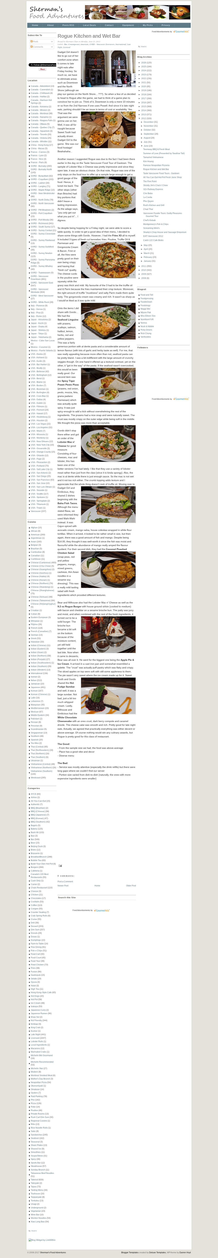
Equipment (128, 25)
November (149, 126)
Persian (34, 722)
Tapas (33, 1186)
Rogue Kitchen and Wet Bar (89, 36)
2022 (144, 78)
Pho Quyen (148, 201)
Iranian (34, 677)
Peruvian (35, 726)
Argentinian (36, 538)
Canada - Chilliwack (40, 93)
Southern (35, 736)
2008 (144, 278)
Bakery (34, 829)
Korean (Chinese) (39, 694)
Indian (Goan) (37, 652)
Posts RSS (68, 25)
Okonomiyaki (37, 1086)
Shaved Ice (36, 1149)
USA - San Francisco (40, 480)
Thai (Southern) (38, 757)
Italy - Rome (36, 316)
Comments (38, 47)
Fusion (34, 971)
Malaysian (35, 705)
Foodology (145, 305)
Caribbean (36, 559)
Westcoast (35, 777)
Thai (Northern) (38, 753)
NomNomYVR (147, 319)
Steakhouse (36, 1166)
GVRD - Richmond (39, 223)
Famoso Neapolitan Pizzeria (156, 165)
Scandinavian (37, 729)
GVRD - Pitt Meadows (41, 210)
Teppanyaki (36, 1197)
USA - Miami (36, 431)
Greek (33, 638)
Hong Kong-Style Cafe (41, 992)
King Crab (35, 1027)
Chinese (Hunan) (39, 580)
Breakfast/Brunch (39, 857)
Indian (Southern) (39, 666)
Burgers (34, 867)
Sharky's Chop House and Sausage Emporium (164, 232)
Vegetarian (36, 1211)
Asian (33, 541)
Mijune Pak (146, 312)
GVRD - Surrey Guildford (42, 247)
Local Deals (89, 25)
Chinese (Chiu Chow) (41, 566)
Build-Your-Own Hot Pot (42, 864)
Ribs (33, 1124)
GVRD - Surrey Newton (41, 253)
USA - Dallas (37, 399)
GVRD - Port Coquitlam (41, 213)
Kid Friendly (36, 1020)
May (146, 245)
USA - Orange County (41, 452)
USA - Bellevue (38, 371)
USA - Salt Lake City (40, 469)
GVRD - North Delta (40, 200)
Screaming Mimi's (151, 228)
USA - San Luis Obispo (41, 487)
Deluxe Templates (157, 1252)
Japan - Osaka (37, 326)
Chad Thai (148, 209)
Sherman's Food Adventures (53, 1252)
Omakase (35, 1089)
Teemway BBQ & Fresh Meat (156, 149)
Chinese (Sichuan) (39, 597)
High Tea (35, 989)
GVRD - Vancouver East (42, 283)
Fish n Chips (36, 950)
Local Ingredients (39, 1045)
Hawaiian (35, 642)
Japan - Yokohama (39, 337)
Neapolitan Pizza (39, 1082)
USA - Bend (36, 378)
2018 (144, 94)
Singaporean (37, 733)
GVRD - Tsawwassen (40, 272)
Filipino (34, 624)
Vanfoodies (146, 337)
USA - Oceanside (39, 448)
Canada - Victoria (39, 138)
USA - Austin (36, 361)
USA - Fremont (37, 410)
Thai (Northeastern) (40, 750)
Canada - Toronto (39, 134)
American (35, 534)
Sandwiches (36, 1135)
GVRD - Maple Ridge (40, 190)
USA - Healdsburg (39, 417)
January (148, 261)
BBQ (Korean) (37, 818)
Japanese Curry (38, 1010)
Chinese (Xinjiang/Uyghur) (43, 604)
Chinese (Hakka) (38, 576)
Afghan (34, 527)
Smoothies (36, 1152)
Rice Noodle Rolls (39, 1128)
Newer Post (63, 885)
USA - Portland (37, 466)
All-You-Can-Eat (38, 801)
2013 (144, 114)
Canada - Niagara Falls (41, 120)
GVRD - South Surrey (41, 227)
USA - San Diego (38, 476)
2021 (144, 82)
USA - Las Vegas (38, 424)
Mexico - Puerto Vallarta (42, 350)
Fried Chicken (37, 964)
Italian (33, 680)
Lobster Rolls (37, 1041)
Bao (33, 836)
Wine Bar (35, 1214)
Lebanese (35, 701)
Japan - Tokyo (37, 333)
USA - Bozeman (38, 389)
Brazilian (35, 548)
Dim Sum (35, 929)
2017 (144, 98)
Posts (35, 41)
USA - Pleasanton (39, 462)
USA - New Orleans (40, 441)
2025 (144, 66)
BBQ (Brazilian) (38, 808)
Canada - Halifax (38, 96)
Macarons (35, 1048)
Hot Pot (34, 999)
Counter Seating (38, 912)
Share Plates (37, 1145)
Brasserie (35, 853)
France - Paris (37, 162)
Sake (33, 1131)
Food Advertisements (81, 910)
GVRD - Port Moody (40, 220)
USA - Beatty (36, 368)
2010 (144, 270)
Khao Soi (35, 1017)
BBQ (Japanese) (38, 815)
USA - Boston (37, 385)
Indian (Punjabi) (38, 659)
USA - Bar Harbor (39, 364)
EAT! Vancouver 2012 (153, 236)
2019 (144, 90)
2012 (144, 118)
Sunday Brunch (38, 1170)
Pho (33, 1100)
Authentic (35, 804)
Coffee (34, 905)
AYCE (33, 794)
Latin (33, 698)
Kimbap (34, 1024)
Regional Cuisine (39, 1121)
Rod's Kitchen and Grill (153, 205)
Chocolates (36, 898)
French (34, 628)
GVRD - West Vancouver (42, 296)
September (149, 134)
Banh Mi (34, 832)
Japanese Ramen (39, 1013)
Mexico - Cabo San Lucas (43, 340)
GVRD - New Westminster (43, 193)
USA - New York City (40, 445)
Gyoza (34, 982)
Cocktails (35, 901)
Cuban (34, 614)
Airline (34, 797)
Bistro (33, 850)
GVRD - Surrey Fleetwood (43, 240)
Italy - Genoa (37, 309)
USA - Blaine (37, 382)
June (146, 146)
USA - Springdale (39, 501)
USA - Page (36, 459)
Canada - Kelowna (39, 106)
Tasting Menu (37, 1190)
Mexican (35, 712)
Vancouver (36, 511)
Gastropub (36, 975)
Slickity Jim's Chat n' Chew (155, 185)
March (147, 253)
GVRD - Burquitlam (40, 176)
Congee (34, 908)
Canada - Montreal (39, 113)
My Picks (148, 25)
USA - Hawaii (37, 413)
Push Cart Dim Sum (40, 1117)
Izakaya (34, 1006)
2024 (144, 70)
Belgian (34, 545)
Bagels (34, 825)
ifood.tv (34, 1231)
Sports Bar (36, 1163)
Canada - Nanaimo (40, 117)
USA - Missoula (38, 434)
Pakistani (35, 719)
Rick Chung (146, 333)
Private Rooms (37, 1114)
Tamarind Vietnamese (153, 157)
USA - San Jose (38, 483)
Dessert (34, 926)
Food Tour (35, 961)
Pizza (33, 1103)
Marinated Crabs (38, 1052)
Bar (32, 839)
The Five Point (150, 181)
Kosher (34, 1031)
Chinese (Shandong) (40, 587)
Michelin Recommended (42, 1062)
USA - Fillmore (37, 406)
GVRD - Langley (38, 186)
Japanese (35, 687)
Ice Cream (35, 1003)
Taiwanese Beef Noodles (42, 1173)
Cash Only (36, 881)
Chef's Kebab (149, 220)
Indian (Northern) (39, 656)
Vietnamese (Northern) (41, 767)
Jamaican (35, 684)
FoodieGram (146, 302)
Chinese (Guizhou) (39, 573)
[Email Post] (60, 865)
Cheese (34, 891)
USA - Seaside (37, 490)
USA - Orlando (37, 455)
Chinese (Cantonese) (41, 562)
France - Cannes (38, 152)
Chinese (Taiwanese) (41, 600)
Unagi (33, 1204)
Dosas (34, 936)
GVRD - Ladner (38, 183)
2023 (144, 74)
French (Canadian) (39, 631)
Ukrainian (35, 760)
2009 (144, 274)
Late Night (35, 1034)
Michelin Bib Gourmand (42, 1055)
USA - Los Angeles (39, 427)
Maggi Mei (145, 309)
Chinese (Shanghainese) (42, 590)
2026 (144, 62)
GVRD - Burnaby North (41, 169)
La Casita (147, 197)
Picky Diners (146, 330)
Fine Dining (36, 947)
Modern (34, 1072)
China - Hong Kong (40, 145)
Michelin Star (37, 1068)
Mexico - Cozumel (39, 347)
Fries (33, 968)
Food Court (36, 957)
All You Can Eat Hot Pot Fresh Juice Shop (162, 177)
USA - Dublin (37, 403)
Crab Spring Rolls (39, 915)
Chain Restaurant (39, 888)
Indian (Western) (38, 670)
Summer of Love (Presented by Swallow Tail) (164, 153)
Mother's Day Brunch (40, 1079)
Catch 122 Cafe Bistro (153, 240)
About (50, 25)
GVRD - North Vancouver (42, 203)
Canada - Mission (39, 110)
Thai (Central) (37, 747)
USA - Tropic (36, 508)
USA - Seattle (37, 494)
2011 (144, 266)
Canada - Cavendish (40, 89)
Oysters (34, 1093)
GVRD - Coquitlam (39, 179)
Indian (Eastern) (38, 649)
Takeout (34, 1179)
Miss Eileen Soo (148, 316)
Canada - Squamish (40, 131)
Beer (33, 843)
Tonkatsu (35, 1200)
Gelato (34, 978)
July (146, 142)
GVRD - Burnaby (38, 166)
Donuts (34, 933)
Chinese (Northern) (40, 583)
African (34, 531)
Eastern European (39, 617)
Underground (37, 1207)
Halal (33, 985)
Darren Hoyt (185, 1252)
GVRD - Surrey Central (41, 230)
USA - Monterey (38, 438)
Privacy (166, 25)
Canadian (35, 555)
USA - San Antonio (39, 473)
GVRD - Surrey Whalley (42, 266)
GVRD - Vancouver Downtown (101, 44)
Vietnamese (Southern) (41, 771)
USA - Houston (37, 420)
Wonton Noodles (38, 1218)
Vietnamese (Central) (41, 764)
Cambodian (36, 552)
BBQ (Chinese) (38, 811)
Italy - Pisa (35, 312)
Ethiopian (35, 621)
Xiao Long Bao (38, 1221)
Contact (109, 25)
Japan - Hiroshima (39, 319)
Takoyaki (35, 1183)
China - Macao (37, 148)
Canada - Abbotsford (40, 86)
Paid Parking (37, 1096)
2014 (144, 110)
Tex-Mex (35, 743)
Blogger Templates (130, 1252)
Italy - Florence (37, 305)
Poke (33, 1107)
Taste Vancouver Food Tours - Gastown (161, 173)
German (34, 635)
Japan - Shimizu (38, 330)
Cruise (34, 919)
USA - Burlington (38, 392)
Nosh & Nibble (147, 326)
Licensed (35, 1038)
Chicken (34, 895)
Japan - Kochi (37, 323)
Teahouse (35, 1193)
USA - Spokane (38, 497)
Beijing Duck (37, 846)
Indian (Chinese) (38, 645)
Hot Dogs (35, 996)
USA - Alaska (37, 354)
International (36, 673)
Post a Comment (65, 881)
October (148, 130)
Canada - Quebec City (41, 127)
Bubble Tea (36, 860)
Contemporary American (78, 44)
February (148, 257)
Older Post (131, 885)
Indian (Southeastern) (41, 663)
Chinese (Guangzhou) (41, 569)
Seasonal (35, 1142)
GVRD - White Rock (40, 302)
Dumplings (36, 940)
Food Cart (35, 954)
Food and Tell (147, 295)
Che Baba (148, 193)
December (149, 122)
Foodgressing (147, 298)
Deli (33, 922)
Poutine (34, 1110)
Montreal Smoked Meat (41, 1075)
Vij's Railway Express (153, 189)
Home (35, 25)
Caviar (34, 884)
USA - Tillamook (38, 504)
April (146, 249)
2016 (144, 102)
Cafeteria (35, 871)
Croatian (35, 610)
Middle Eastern (38, 715)
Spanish (34, 740)
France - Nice (37, 159)
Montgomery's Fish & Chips (155, 224)
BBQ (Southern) (38, 822)
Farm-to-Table (37, 943)
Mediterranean (37, 708)
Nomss (144, 323)
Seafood (35, 1138)
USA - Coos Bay (38, 396)
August (147, 138)
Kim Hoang (148, 161)
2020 (144, 86)
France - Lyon (37, 155)
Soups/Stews (37, 1156)
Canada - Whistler (39, 141)
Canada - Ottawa (38, 124)
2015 (144, 106)
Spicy (33, 1159)
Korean (34, 691)
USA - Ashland (37, 357)
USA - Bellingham (39, 375)
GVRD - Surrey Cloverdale (43, 234)
